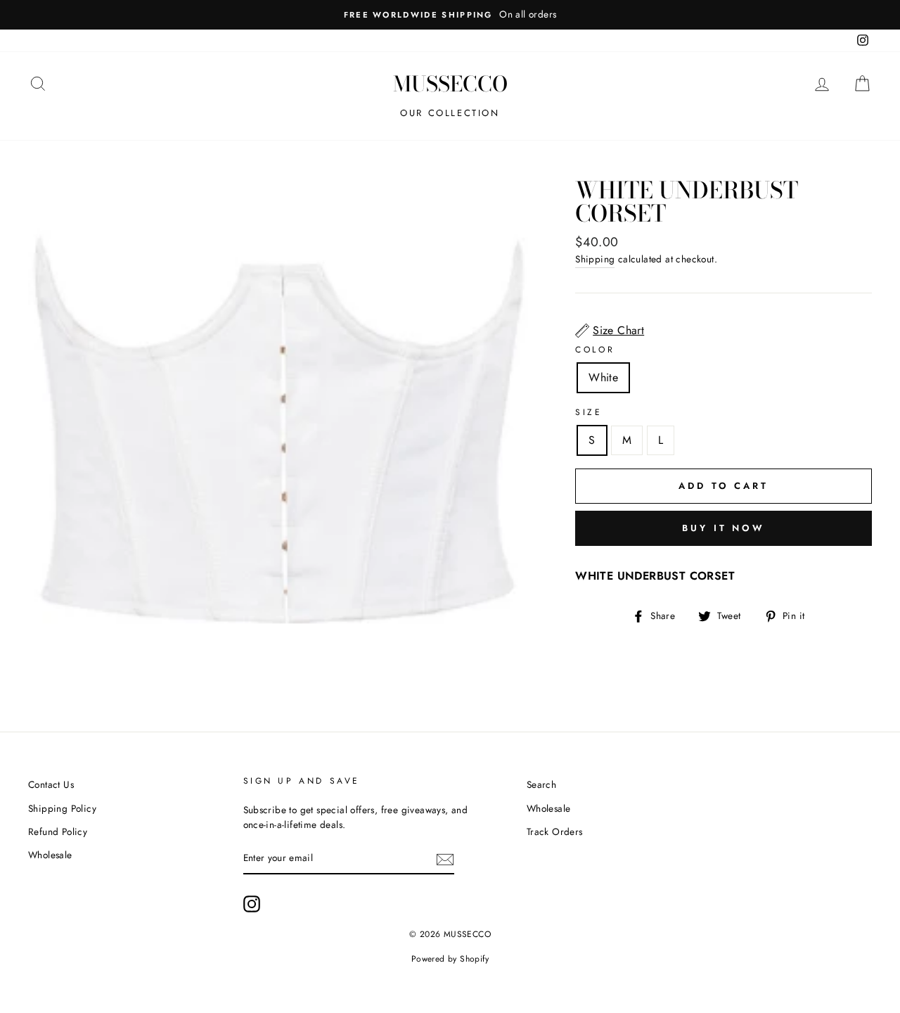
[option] (450, 15)
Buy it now (723, 528)
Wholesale (50, 855)
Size (588, 412)
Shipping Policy (62, 808)
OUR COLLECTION (449, 113)
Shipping (595, 259)
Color (595, 349)
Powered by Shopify (450, 959)
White (603, 377)
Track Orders (555, 831)
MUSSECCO (450, 83)
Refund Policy (57, 831)
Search (541, 784)
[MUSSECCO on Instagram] (251, 904)
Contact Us (51, 784)
